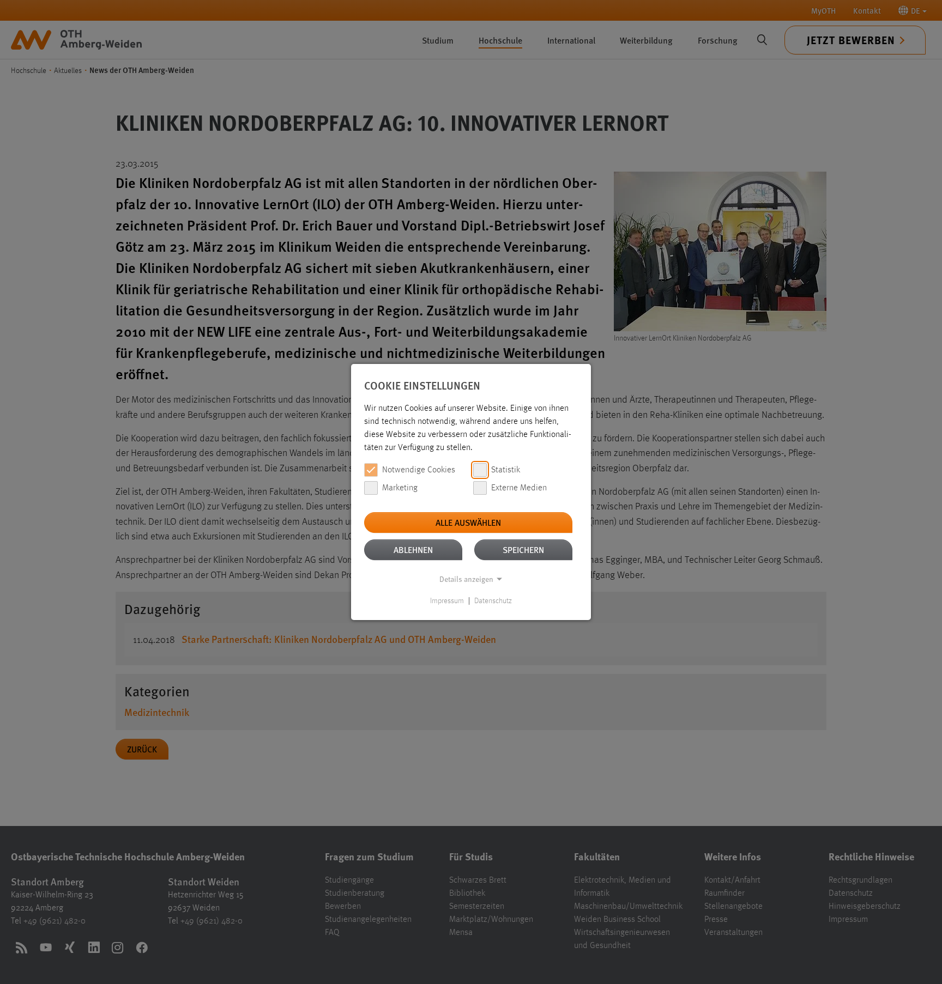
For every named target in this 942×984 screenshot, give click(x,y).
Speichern (523, 549)
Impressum (447, 601)
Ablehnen (413, 549)
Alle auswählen (468, 522)
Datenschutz (493, 601)
